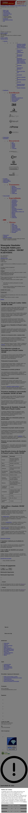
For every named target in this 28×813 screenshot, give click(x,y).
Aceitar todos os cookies (14, 805)
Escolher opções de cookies (14, 811)
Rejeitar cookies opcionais (13, 808)
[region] (14, 800)
